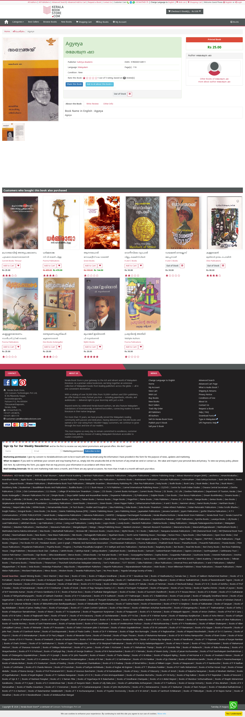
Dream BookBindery (213, 495)
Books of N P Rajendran (210, 675)
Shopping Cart (195, 2)
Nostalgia (161, 535)
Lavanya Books (218, 519)
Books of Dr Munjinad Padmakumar (107, 643)
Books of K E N (85, 675)
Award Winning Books (30, 576)
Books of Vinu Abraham (217, 683)
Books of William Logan (160, 663)
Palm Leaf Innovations (122, 539)
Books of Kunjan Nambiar (231, 639)
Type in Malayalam (207, 419)
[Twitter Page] (15, 385)
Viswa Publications (204, 567)
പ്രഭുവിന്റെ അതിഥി (135, 334)
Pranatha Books (189, 543)
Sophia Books (161, 555)
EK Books (28, 499)
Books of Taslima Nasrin (127, 604)
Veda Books (34, 567)
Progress (67, 547)
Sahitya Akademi (99, 551)
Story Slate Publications (130, 559)
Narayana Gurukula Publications (175, 531)
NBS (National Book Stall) (205, 531)
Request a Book (94, 2)
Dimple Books (57, 495)
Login (239, 2)
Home (7, 31)
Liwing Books (94, 523)
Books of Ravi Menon (120, 608)
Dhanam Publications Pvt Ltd (35, 495)
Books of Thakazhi (74, 580)
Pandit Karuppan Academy (147, 539)
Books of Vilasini (45, 612)
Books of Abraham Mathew (222, 671)
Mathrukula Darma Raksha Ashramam (19, 531)
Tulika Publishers (144, 563)
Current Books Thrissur (12, 261)
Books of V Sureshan (64, 667)
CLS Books (51, 491)
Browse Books (50, 22)
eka (36, 499)
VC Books (22, 567)
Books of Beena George (22, 671)
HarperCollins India (21, 507)
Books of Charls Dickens (15, 643)
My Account (120, 22)
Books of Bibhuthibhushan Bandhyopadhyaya (54, 604)
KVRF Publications (184, 519)
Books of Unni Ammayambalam (109, 675)
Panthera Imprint (169, 539)
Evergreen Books (60, 499)
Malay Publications (178, 523)
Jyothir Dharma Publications (214, 511)
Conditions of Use (207, 398)
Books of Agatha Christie (205, 588)
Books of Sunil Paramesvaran (43, 624)
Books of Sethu (234, 608)
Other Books (37, 539)
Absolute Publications (116, 476)
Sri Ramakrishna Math (26, 559)
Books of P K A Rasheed (14, 691)
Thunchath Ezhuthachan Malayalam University (79, 563)
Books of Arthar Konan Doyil (212, 667)
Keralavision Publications (91, 519)
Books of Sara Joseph (180, 596)
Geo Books (230, 499)
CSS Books (107, 491)
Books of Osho (79, 576)
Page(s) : (131, 67)
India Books (131, 507)
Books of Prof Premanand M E (50, 671)
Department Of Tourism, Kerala (220, 491)
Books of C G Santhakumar (118, 659)
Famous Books (104, 499)
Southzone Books (201, 555)
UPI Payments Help (208, 423)
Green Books (89, 261)
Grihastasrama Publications (149, 503)
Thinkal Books (35, 563)
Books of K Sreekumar (37, 663)
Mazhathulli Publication (63, 531)
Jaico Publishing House (125, 511)
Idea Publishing (116, 507)
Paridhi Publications (224, 539)
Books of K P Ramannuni (181, 628)
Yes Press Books (111, 571)
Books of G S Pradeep (113, 663)
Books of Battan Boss (72, 592)
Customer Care (131, 2)
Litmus (59, 523)
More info (162, 713)
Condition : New (75, 72)
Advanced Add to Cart (77, 2)
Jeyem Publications (189, 511)
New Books (66, 22)
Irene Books (39, 511)
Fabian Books (88, 499)
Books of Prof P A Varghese (177, 604)
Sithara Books (89, 555)
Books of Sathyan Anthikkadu (89, 667)
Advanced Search (59, 2)
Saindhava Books (136, 551)
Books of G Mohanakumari (24, 635)
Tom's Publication (111, 563)
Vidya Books (69, 567)
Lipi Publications (46, 523)
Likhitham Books (28, 523)
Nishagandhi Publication (95, 535)
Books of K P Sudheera (165, 683)
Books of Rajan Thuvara (124, 635)
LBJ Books (232, 519)
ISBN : (135, 62)
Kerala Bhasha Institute (164, 515)
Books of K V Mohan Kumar (154, 616)
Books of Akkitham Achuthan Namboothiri (152, 608)
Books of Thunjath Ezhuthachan (104, 600)
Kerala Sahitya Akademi (33, 519)
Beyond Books (17, 483)
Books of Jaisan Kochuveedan (184, 651)
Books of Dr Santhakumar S (42, 643)
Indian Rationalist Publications (202, 507)
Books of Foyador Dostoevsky (111, 691)
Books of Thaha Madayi (118, 655)
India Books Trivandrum (150, 507)
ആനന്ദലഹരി (91, 253)
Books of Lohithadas (13, 667)
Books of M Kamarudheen (109, 671)
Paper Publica (186, 539)
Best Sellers (33, 22)
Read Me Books (193, 547)
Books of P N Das (129, 616)
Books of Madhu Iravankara (30, 687)
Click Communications (33, 491)
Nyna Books (188, 535)
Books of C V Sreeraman (56, 687)
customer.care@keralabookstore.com (23, 419)
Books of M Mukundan (24, 580)
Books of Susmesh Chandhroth (152, 592)
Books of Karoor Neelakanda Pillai (122, 639)
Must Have (64, 576)
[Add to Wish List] (18, 266)
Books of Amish (168, 671)
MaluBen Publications (24, 527)
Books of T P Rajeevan (206, 639)
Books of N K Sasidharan (96, 624)
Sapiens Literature (193, 551)
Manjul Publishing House (109, 527)
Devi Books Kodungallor (53, 342)
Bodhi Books (175, 483)
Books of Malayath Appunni (177, 612)
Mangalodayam (80, 527)
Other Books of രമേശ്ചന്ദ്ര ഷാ (214, 79)
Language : (78, 67)
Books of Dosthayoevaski (54, 632)
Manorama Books (182, 527)
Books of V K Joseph (49, 655)
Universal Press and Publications (189, 563)
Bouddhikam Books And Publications (50, 487)
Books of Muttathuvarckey (156, 624)
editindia (17, 499)
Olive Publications (213, 261)
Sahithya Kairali (82, 551)
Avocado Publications (170, 480)
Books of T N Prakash (173, 620)
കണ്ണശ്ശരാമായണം (12, 334)
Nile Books (77, 535)
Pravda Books (228, 543)
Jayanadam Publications (149, 511)
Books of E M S (153, 620)
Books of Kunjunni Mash (79, 683)
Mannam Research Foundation (157, 527)
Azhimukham (188, 480)
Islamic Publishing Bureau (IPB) (73, 511)
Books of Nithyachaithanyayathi (19, 596)
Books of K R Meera (169, 600)
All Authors (32, 2)
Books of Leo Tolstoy (181, 588)
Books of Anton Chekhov (204, 612)
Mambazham (42, 527)
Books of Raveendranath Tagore (217, 580)
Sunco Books (150, 559)
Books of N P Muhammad (92, 639)
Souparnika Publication (180, 555)
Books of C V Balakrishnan (155, 596)
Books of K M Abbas (142, 655)
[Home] (6, 22)
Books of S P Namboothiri (208, 663)
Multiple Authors (132, 338)
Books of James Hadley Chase (33, 608)
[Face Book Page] (7, 385)
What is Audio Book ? (209, 387)
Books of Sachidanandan (107, 616)
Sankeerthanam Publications (169, 551)
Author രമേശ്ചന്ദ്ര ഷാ (200, 55)
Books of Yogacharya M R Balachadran (96, 679)
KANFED (110, 515)
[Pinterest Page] (23, 385)
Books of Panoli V (59, 616)
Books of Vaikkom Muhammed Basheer (209, 576)
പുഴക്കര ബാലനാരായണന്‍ (15, 257)
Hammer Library (187, 503)
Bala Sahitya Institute (206, 480)
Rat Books (179, 547)
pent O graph (64, 543)
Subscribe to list (92, 451)
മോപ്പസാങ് (171, 257)
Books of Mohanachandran (26, 620)
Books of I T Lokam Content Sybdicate (89, 608)
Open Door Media (223, 535)
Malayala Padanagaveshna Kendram (206, 523)
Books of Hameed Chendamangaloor (69, 659)
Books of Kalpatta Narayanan (192, 671)
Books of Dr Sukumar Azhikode (16, 604)
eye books (75, 499)
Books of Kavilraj (58, 663)
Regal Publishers (17, 551)
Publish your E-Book (158, 423)
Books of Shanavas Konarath (26, 647)
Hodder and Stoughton (96, 507)
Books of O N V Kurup (91, 584)
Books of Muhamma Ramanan (152, 635)
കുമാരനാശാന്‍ (50, 338)
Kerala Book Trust (215, 515)
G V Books (188, 499)
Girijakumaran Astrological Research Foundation (24, 503)
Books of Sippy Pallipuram (155, 580)
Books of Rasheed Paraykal (35, 679)
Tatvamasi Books (221, 559)
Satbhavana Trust (228, 551)
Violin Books (159, 567)
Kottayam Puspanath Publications (134, 519)
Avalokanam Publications (146, 480)
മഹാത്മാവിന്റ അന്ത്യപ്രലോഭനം (19, 253)
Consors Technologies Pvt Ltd (67, 707)
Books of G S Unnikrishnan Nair (50, 683)
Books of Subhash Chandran (49, 596)
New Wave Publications (59, 535)
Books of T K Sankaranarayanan (86, 687)
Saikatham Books (117, 551)
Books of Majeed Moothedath (191, 632)
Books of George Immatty (191, 683)
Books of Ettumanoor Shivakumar (40, 584)
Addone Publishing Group (163, 476)
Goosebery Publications (60, 503)
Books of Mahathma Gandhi (192, 659)
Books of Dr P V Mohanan (105, 632)
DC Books (168, 491)
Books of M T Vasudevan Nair (134, 576)
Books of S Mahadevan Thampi (139, 647)
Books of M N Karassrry (81, 616)
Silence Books (74, 555)
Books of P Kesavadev (54, 628)
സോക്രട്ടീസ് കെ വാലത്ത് (96, 257)
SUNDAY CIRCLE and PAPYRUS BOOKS (176, 559)
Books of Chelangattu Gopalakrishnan (20, 655)
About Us (203, 402)
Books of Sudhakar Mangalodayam (101, 592)
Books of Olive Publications (228, 620)
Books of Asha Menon (213, 616)
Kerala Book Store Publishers (191, 515)
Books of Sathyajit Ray (54, 651)
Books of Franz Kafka (133, 620)
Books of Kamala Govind (70, 624)
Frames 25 (176, 499)
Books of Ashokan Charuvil (228, 600)
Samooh (150, 551)
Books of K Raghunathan (163, 632)
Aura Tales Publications (104, 480)
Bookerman (24, 487)
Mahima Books (160, 523)
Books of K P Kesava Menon (182, 592)
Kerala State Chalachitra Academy (62, 519)
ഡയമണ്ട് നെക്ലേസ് (176, 253)
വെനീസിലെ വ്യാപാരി (136, 253)
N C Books (141, 531)
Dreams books (231, 495)
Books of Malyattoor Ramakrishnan (19, 612)
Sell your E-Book (156, 426)
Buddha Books (76, 487)
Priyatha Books (54, 547)
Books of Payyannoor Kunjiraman (98, 612)
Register (228, 2)
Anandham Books (10, 480)
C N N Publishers (113, 487)
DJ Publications (141, 495)
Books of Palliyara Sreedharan (103, 576)
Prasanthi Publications (209, 543)
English (171, 2)
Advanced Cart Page (208, 384)
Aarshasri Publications (94, 476)
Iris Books (52, 511)
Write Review (92, 104)
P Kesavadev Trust (54, 539)
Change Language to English (162, 380)
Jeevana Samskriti (170, 511)
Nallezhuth (154, 531)
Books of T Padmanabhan (212, 608)
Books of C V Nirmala (135, 651)
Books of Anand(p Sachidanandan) (198, 600)
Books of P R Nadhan (233, 663)
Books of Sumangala (58, 608)
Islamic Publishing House (101, 511)
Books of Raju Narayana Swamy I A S (98, 588)
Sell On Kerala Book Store (161, 419)
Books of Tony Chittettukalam (206, 643)
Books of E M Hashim (110, 620)
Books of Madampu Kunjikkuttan (184, 616)
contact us (151, 461)
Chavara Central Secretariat (215, 487)
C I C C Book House (94, 487)
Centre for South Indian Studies (185, 487)
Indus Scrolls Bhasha (228, 507)
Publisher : (80, 62)
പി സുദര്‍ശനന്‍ (91, 338)
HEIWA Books (38, 507)
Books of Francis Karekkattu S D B (43, 592)
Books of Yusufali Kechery (14, 624)
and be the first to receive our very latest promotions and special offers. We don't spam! (68, 446)
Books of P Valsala (137, 584)
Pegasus (14, 543)
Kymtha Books (202, 519)
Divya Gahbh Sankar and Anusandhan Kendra (87, 495)
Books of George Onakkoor (80, 651)
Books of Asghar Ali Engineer (119, 667)
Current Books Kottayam (126, 491)
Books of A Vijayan (204, 628)
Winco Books (51, 571)
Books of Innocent (232, 675)
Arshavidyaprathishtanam (46, 480)
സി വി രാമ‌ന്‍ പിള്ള (52, 257)
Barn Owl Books (226, 480)
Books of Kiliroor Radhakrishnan (184, 580)
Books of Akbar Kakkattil (115, 584)
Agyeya (74, 44)
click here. (8, 465)
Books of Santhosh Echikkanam (166, 691)
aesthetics (214, 476)
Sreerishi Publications (222, 555)
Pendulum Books (48, 543)
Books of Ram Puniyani (195, 687)
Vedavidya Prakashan (52, 567)
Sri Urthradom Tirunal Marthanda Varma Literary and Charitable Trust (70, 559)
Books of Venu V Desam (177, 643)
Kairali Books (49, 515)
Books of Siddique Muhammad (57, 647)
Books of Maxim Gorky (157, 651)
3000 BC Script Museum (45, 476)
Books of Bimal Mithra (135, 663)
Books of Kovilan (127, 592)
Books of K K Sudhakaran (231, 592)
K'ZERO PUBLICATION (30, 515)
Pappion (198, 539)
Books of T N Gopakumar (68, 612)
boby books (162, 483)
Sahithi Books (66, 551)
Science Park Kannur (11, 555)
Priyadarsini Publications (33, 547)
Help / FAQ (204, 412)
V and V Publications (215, 563)
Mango (92, 527)
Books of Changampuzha (186, 608)
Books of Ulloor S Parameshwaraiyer (224, 659)
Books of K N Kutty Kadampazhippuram (145, 643)
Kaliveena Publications (94, 515)
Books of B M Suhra (11, 616)
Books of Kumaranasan (24, 588)
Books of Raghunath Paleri (36, 616)
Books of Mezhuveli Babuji (180, 584)
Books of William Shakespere (212, 624)
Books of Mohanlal (32, 628)
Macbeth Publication (141, 523)
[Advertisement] (122, 162)
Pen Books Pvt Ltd (29, 543)
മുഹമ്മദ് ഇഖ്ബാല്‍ (94, 334)
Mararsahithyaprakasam (204, 527)
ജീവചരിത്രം (19, 31)
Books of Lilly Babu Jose (104, 683)
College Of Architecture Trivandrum (74, 491)
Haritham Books (226, 503)
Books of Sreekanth (44, 639)
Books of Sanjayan (223, 604)
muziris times (113, 531)
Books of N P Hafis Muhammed (182, 667)
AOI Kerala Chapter (23, 476)
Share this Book (74, 84)
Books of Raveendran (151, 604)
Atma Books (85, 480)
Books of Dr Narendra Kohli (200, 620)
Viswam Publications (224, 567)
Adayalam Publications (138, 476)
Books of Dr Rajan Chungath (55, 620)
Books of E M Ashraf (138, 691)
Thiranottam (50, 563)
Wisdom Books (66, 571)
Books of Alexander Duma (79, 635)
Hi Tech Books (77, 507)
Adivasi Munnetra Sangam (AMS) (192, 476)
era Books (45, 499)
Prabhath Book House (169, 543)
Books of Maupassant (183, 663)
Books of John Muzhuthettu (117, 687)
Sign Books (41, 555)
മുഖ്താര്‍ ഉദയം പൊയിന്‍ (218, 257)
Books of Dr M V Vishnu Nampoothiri (186, 635)
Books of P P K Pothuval (30, 651)
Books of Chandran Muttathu (140, 675)
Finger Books (119, 499)
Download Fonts (206, 416)
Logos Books (109, 523)
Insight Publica (9, 511)
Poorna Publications (51, 261)
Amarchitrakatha (229, 476)
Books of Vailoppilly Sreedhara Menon (210, 596)
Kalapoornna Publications (69, 515)
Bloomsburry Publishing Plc (119, 483)
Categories (17, 22)
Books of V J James (83, 647)
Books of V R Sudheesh (105, 596)
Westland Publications (32, 571)
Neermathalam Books (22, 535)
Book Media (202, 483)
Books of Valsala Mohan (13, 663)
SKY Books (124, 555)
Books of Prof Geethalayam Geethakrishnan (220, 651)
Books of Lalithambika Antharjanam (135, 683)
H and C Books (131, 261)
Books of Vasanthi (223, 628)
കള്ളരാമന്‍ (212, 253)
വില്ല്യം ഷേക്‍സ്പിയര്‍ (135, 257)
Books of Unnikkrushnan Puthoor (126, 624)
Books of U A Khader (207, 592)
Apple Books (26, 480)
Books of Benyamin (159, 588)
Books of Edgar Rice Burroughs (134, 632)
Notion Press (174, 535)
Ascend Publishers (69, 480)
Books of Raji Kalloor (187, 675)
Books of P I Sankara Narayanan (61, 675)
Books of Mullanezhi (192, 647)
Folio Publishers (161, 499)
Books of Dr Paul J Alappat (52, 635)
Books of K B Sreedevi (75, 600)
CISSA (18, 491)
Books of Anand (97, 655)
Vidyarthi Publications (113, 567)
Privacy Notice (205, 394)
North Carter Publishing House (141, 535)
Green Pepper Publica (124, 503)
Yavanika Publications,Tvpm (88, 571)
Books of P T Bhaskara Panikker (150, 667)
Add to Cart (8, 266)
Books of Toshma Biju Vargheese (155, 639)
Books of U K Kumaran (150, 612)
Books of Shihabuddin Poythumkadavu (96, 604)
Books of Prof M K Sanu (229, 612)
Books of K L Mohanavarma (145, 687)
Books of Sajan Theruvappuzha (72, 643)
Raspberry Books (164, 547)
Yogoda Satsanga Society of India (136, 571)
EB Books (6, 499)
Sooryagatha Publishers (142, 555)
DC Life (178, 491)
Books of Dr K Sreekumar (49, 588)
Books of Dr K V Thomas (20, 639)
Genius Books (216, 499)
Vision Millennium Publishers (181, 567)
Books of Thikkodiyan (193, 691)
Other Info (108, 104)
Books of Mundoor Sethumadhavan (195, 679)
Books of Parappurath (127, 612)
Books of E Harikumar (171, 687)
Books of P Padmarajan (129, 596)
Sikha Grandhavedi (57, 555)
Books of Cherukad (102, 635)
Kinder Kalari (110, 519)
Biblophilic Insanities (95, 483)
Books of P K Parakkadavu (184, 624)
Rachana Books (146, 547)
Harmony (6, 507)
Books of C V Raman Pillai (62, 679)
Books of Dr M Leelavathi (155, 628)
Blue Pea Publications (144, 483)
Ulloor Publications (163, 563)
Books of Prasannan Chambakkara (84, 663)
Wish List (182, 2)
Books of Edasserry (150, 671)
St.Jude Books (110, 559)
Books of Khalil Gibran (68, 584)
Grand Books (79, 503)
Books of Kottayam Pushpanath (133, 588)
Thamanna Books (18, 563)
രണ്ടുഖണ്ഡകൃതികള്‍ (54, 334)
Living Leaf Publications (75, 523)
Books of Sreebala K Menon (218, 655)
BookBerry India (9, 487)
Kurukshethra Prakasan (163, 519)
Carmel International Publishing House (141, 487)
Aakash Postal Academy (70, 476)
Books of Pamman (157, 584)
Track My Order (156, 409)
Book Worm (227, 483)
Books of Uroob (71, 588)
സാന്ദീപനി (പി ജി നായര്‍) (14, 338)
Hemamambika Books (57, 507)
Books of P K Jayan (24, 683)
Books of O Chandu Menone (39, 667)
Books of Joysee (227, 588)
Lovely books (124, 523)
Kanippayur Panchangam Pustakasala (134, 515)
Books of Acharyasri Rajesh (50, 580)
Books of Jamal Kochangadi (84, 620)
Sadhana (54, 551)
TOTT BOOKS (128, 563)
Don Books (171, 495)
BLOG (236, 22)
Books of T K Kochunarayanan (80, 691)
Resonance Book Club (38, 551)
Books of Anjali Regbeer (32, 675)
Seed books (28, 555)
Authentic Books (124, 480)
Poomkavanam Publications (123, 543)
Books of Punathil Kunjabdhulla (99, 580)
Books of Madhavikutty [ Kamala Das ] (169, 576)
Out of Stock (120, 94)
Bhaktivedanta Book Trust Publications (66, 483)
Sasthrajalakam (211, 551)
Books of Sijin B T (10, 679)
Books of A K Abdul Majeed (163, 679)
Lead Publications (10, 523)
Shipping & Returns (207, 391)
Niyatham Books (116, 535)
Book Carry (189, 483)
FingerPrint (132, 499)
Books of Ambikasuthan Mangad (59, 695)
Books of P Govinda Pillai (168, 647)
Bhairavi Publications (35, 483)
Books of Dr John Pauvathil (74, 655)
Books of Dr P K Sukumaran (78, 596)
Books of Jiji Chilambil (166, 659)
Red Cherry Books (211, 547)
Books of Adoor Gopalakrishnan (126, 628)
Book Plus (214, 483)
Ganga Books (201, 499)
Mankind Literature (132, 527)
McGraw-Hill (81, 531)
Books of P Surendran (52, 600)
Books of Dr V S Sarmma (220, 632)
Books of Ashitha (220, 584)
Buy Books (103, 22)
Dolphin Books (157, 495)
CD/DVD (165, 487)
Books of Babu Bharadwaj (216, 647)
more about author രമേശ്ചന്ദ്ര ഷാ (214, 82)
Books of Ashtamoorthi (67, 639)
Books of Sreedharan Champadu (132, 679)
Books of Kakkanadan (202, 604)
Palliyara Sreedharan (100, 539)
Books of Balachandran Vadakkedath (45, 691)
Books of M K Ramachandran (108, 651)
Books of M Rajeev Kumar (219, 691)
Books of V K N (202, 584)
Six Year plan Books (107, 555)
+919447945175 (141, 2)
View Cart (153, 391)
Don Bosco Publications (190, 495)
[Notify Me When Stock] (129, 94)
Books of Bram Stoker (215, 635)
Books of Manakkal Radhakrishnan (225, 687)
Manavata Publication (60, 527)
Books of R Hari (96, 659)
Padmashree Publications (76, 539)
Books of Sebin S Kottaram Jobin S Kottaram (88, 628)
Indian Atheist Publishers (174, 507)
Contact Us (107, 2)
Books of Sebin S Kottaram (108, 647)
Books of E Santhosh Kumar (26, 632)
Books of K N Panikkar (143, 659)
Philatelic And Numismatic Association (90, 543)
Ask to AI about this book (99, 84)
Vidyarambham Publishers (89, 567)
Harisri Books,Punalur (207, 503)
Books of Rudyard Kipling (166, 655)
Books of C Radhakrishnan (128, 580)
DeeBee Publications (194, 491)
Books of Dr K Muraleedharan (27, 695)
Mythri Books (89, 342)
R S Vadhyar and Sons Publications (121, 547)
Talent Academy (203, 559)
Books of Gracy (131, 671)
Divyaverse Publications (121, 495)
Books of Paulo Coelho (79, 632)
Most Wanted (49, 576)
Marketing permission (73, 451)
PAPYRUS (208, 539)
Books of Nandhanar (183, 639)
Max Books (45, 531)
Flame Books (146, 499)
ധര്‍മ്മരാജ (49, 253)
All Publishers (44, 2)
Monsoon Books (97, 531)
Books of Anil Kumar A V (28, 600)
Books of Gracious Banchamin (81, 671)
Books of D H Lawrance (38, 659)
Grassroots (92, 503)
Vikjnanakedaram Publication (138, 567)
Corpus (96, 491)
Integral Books (25, 511)
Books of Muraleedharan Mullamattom (139, 600)
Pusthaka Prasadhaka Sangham (88, 547)
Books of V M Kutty (165, 675)
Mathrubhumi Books (226, 527)
